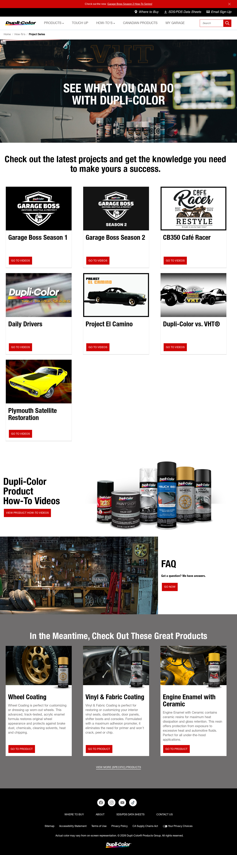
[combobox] (216, 23)
